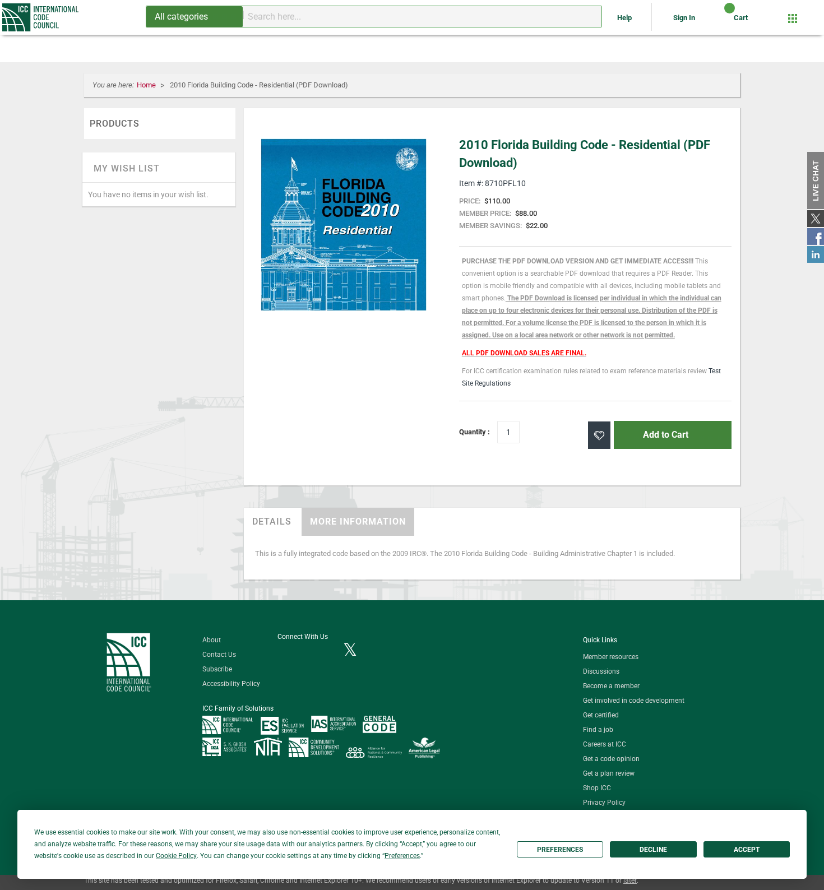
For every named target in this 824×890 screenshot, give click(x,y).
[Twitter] (350, 650)
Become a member (611, 686)
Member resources (610, 657)
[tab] (272, 522)
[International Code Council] (41, 17)
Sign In (684, 17)
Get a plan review (609, 773)
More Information (358, 521)
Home (147, 85)
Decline (653, 850)
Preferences (560, 850)
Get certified (601, 715)
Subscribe (217, 669)
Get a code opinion (611, 759)
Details (271, 521)
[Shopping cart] (720, 22)
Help (625, 17)
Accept (747, 850)
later (630, 880)
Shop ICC (597, 788)
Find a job (598, 730)
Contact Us (219, 655)
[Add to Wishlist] (599, 435)
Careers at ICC (604, 744)
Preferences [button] (402, 856)
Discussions (601, 671)
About (211, 640)
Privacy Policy (604, 802)
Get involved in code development (633, 700)
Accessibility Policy (231, 684)
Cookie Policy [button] (176, 856)
